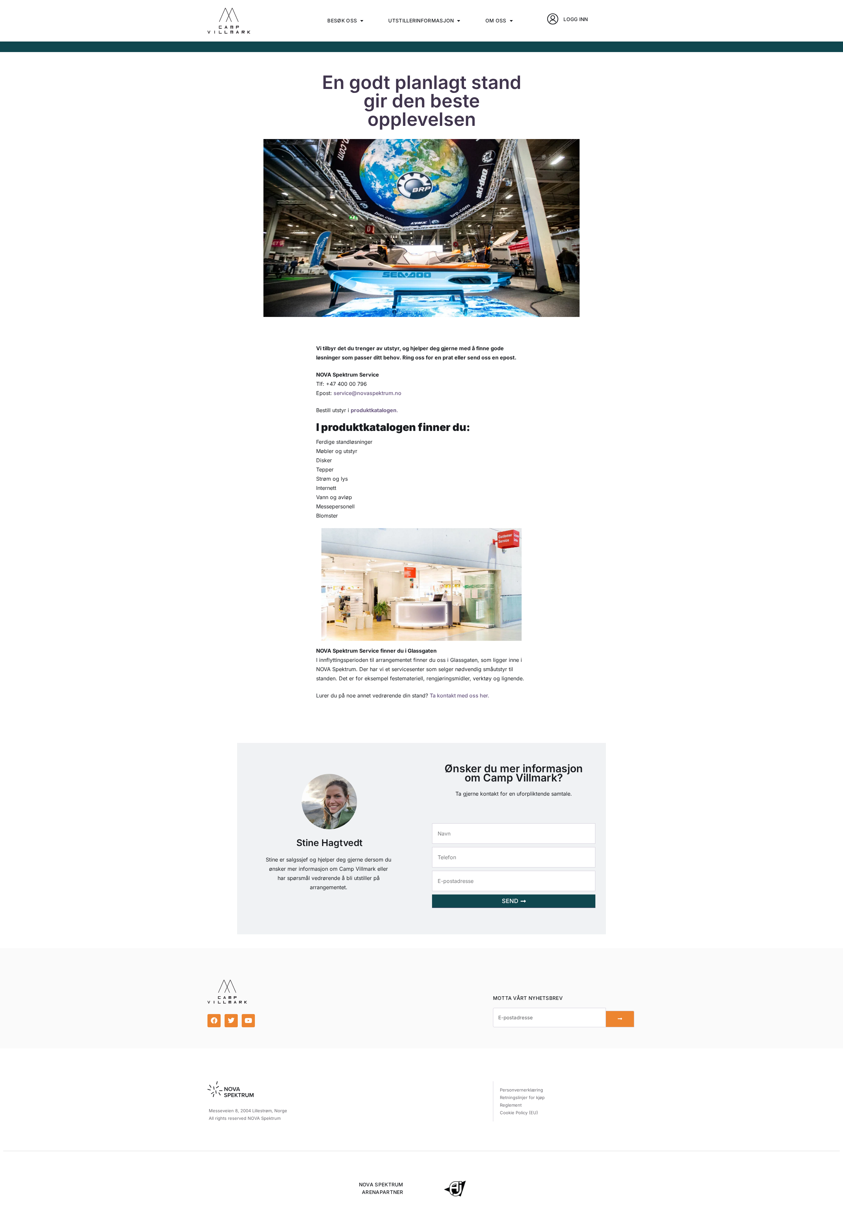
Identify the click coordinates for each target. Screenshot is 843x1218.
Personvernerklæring (521, 1089)
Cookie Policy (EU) (519, 1112)
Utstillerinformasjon (421, 20)
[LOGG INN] (552, 19)
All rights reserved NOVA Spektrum (245, 1118)
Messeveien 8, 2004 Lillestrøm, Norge (248, 1110)
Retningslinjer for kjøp (522, 1097)
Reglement (511, 1105)
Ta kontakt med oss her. (459, 695)
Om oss (495, 20)
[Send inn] (620, 1019)
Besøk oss (342, 20)
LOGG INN (575, 19)
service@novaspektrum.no (367, 393)
